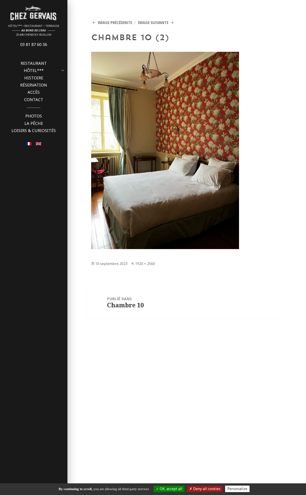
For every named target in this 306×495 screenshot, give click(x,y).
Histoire (33, 77)
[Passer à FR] (29, 143)
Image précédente (115, 22)
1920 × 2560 (145, 263)
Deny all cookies (206, 488)
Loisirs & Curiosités (33, 130)
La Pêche (33, 123)
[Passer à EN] (38, 143)
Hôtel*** (34, 70)
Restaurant (34, 63)
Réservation (33, 85)
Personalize (237, 488)
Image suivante (153, 22)
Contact (33, 99)
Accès (34, 92)
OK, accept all (170, 488)
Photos (33, 116)
